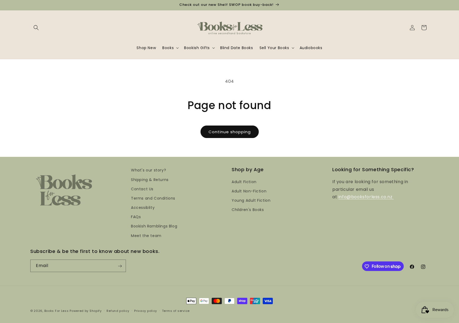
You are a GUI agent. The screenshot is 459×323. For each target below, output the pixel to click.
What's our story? (148, 170)
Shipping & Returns (150, 179)
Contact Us (142, 188)
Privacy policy (145, 310)
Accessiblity (143, 207)
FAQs (136, 216)
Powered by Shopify (86, 311)
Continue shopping (230, 132)
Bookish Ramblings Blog (154, 226)
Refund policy (118, 310)
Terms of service (176, 310)
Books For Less (56, 311)
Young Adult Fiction (251, 200)
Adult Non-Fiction (249, 190)
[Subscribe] (120, 266)
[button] (36, 27)
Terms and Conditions (153, 198)
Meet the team (146, 235)
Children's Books (248, 209)
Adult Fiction (244, 181)
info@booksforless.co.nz (366, 197)
